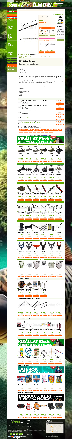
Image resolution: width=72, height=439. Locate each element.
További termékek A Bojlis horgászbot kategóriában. (29, 298)
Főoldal (27, 421)
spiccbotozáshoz (26, 130)
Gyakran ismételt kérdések (29, 434)
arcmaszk (52, 130)
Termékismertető (23, 54)
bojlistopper (21, 130)
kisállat (16, 1)
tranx (28, 129)
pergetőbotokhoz (36, 130)
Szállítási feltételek (29, 426)
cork (51, 129)
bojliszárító (60, 129)
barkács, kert (26, 1)
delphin (20, 129)
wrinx (34, 129)
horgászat (10, 1)
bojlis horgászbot (45, 135)
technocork (43, 129)
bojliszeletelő (55, 129)
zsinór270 (42, 130)
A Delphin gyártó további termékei (24, 318)
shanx (31, 129)
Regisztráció (28, 431)
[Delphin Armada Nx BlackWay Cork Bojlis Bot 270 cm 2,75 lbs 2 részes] (28, 35)
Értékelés (32, 54)
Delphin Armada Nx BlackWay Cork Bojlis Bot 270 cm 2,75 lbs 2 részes (56, 9)
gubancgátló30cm (47, 130)
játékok (21, 1)
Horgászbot (43, 16)
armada (24, 129)
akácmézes (56, 130)
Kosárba (60, 109)
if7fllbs (61, 130)
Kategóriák (32, 9)
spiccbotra (31, 130)
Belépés (28, 429)
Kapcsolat (28, 423)
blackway (39, 129)
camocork (47, 129)
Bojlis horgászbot (47, 16)
